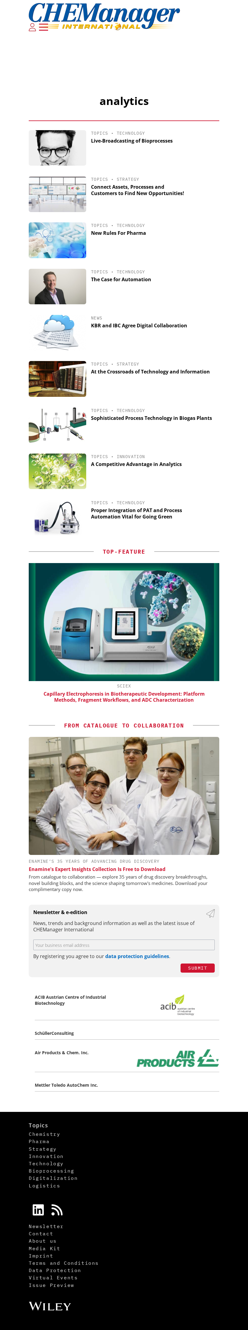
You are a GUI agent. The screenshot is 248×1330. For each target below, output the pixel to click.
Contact (41, 1233)
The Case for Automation (121, 279)
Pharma (39, 1141)
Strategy (128, 179)
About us (43, 1241)
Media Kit (44, 1248)
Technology (131, 133)
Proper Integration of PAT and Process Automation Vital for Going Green (136, 513)
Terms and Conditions (64, 1263)
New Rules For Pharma (118, 233)
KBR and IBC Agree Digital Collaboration (139, 325)
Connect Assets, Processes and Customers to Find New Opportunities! (137, 190)
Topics (99, 133)
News (97, 318)
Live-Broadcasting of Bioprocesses (132, 140)
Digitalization (53, 1178)
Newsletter (46, 1226)
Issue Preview (51, 1285)
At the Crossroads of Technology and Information (150, 371)
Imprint (41, 1256)
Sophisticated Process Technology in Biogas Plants (151, 418)
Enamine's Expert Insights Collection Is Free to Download (97, 869)
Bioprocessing (51, 1171)
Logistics (44, 1186)
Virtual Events (53, 1277)
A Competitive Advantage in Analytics (136, 464)
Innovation (131, 456)
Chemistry (44, 1134)
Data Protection (55, 1270)
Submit (197, 968)
